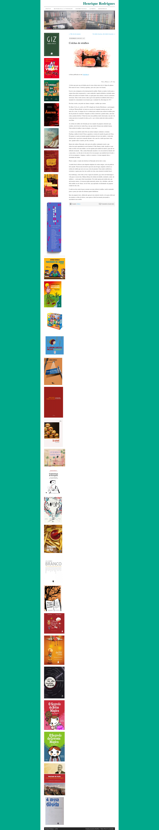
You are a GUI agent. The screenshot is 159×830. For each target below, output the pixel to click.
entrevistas (81, 8)
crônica (78, 204)
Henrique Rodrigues (99, 3)
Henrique (73, 38)
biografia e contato (63, 8)
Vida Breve (86, 74)
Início (48, 8)
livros (93, 8)
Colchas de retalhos (79, 43)
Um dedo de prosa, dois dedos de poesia (104, 34)
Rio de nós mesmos (75, 34)
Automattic (111, 828)
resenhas (103, 8)
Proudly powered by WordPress (93, 828)
